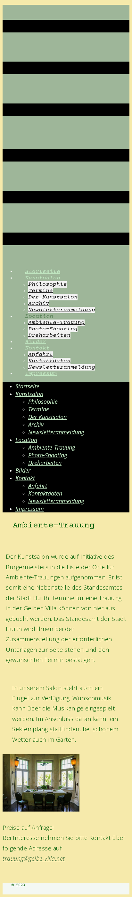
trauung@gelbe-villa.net (34, 858)
